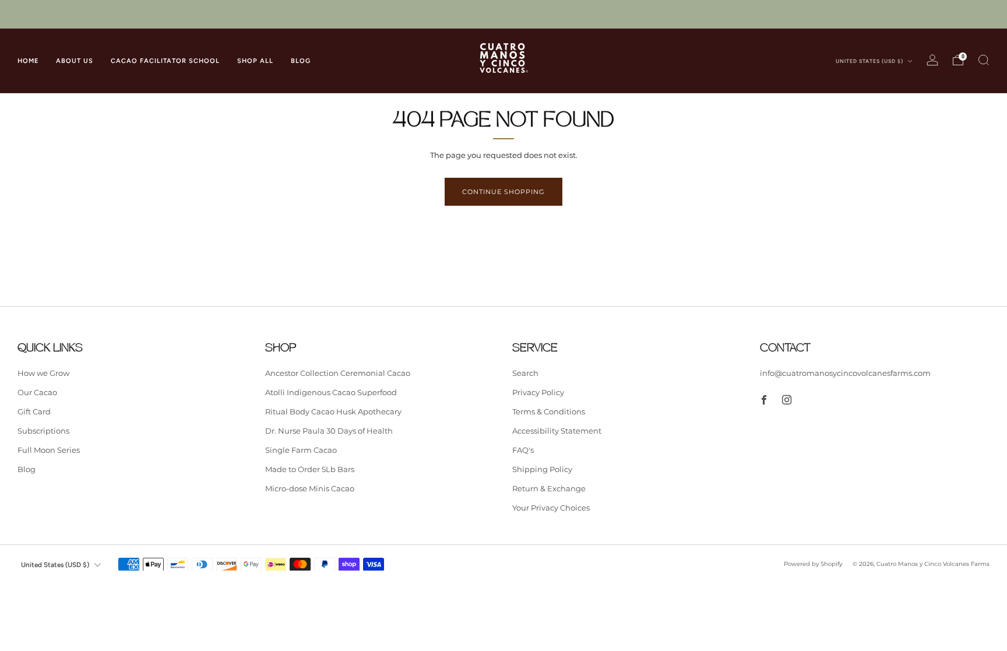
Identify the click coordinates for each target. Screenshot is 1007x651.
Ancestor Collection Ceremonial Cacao (337, 373)
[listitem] (503, 14)
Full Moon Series (48, 450)
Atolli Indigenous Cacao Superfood (331, 392)
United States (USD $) (870, 61)
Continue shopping (503, 192)
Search (525, 373)
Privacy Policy (538, 392)
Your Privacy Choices (551, 507)
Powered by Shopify (813, 564)
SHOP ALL (255, 61)
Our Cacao (37, 392)
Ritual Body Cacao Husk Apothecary (333, 411)
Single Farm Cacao (301, 450)
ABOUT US (74, 61)
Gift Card (34, 411)
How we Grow (43, 373)
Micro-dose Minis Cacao (309, 488)
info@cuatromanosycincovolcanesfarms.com (845, 373)
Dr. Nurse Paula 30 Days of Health (329, 430)
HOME (27, 61)
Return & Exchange (549, 488)
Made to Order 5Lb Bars (309, 469)
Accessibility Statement (556, 430)
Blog (26, 469)
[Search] (984, 60)
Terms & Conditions (548, 411)
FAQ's (523, 450)
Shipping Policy (542, 469)
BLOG (301, 61)
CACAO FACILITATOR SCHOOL (165, 61)
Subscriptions (43, 430)
